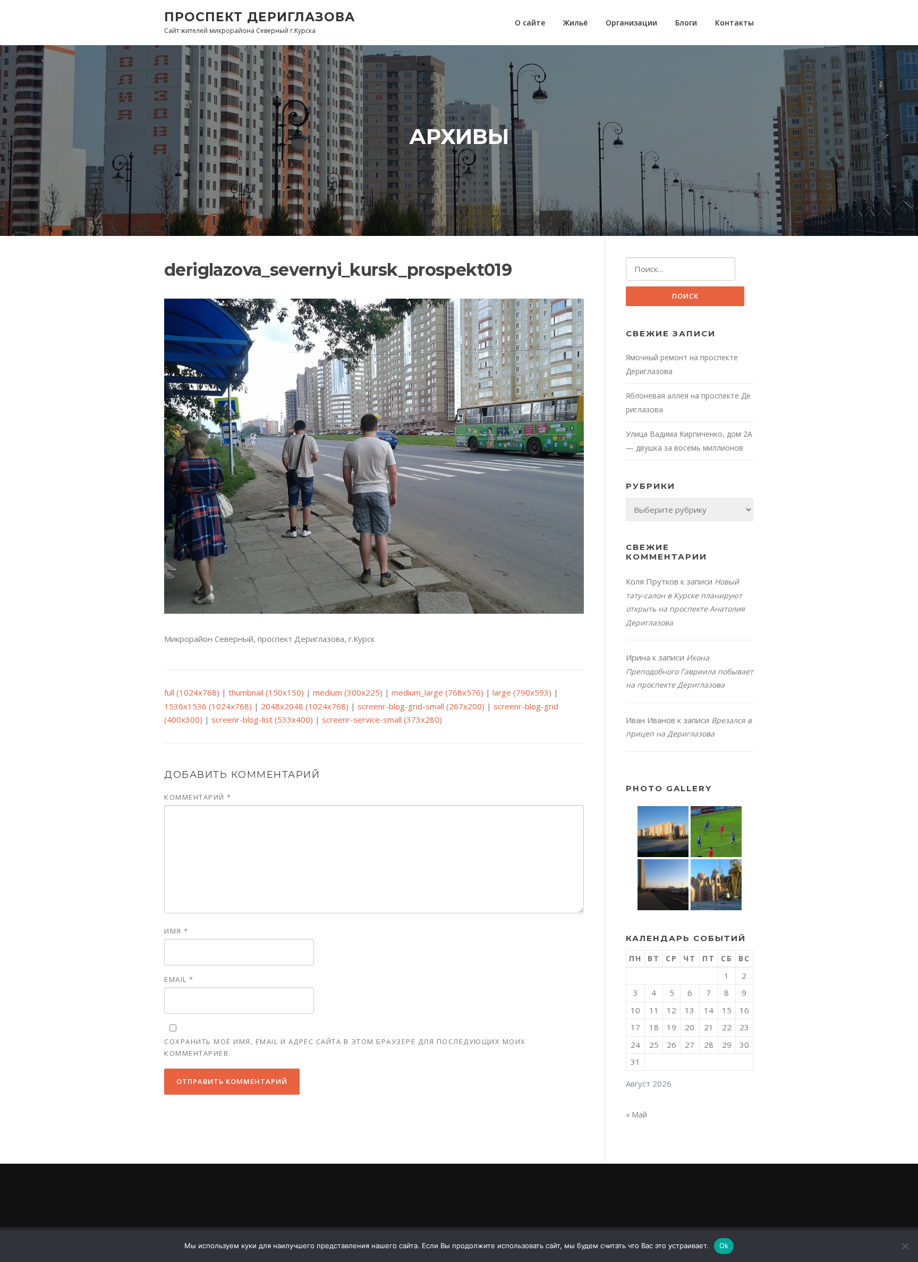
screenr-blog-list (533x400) (262, 719)
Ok (724, 1245)
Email (179, 979)
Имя (176, 931)
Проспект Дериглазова (259, 16)
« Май (636, 1114)
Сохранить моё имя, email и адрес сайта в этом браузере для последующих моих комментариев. (345, 1047)
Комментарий (198, 797)
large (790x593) (521, 692)
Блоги (686, 23)
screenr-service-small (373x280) (382, 719)
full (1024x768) (191, 692)
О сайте (530, 23)
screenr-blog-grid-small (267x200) (421, 706)
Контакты (734, 23)
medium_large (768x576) (437, 692)
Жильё (575, 23)
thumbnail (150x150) (266, 692)
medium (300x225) (347, 692)
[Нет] (904, 1246)
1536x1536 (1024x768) (208, 706)
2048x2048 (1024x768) (304, 706)
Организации (631, 23)
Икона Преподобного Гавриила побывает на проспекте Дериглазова (689, 671)
